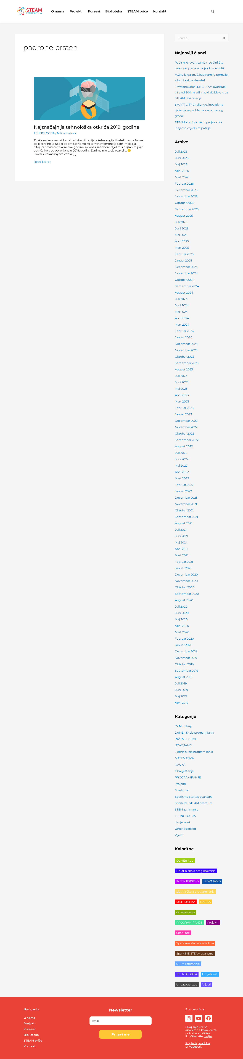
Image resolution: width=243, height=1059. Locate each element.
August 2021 (183, 523)
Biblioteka (113, 11)
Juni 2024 (182, 305)
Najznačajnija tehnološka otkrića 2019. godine (86, 127)
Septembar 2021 (186, 517)
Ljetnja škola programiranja (194, 752)
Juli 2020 (181, 606)
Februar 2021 (184, 561)
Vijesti (179, 835)
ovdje (208, 1036)
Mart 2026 (182, 177)
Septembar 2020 (187, 593)
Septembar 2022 (187, 440)
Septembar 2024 (187, 286)
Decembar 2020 (186, 574)
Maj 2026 (181, 164)
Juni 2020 (182, 613)
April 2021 (181, 549)
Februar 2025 (184, 254)
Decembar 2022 (186, 420)
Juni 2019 (181, 690)
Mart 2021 (181, 555)
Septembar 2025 (187, 209)
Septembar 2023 (187, 363)
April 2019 (181, 702)
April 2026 (182, 170)
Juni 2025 (181, 228)
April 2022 (182, 472)
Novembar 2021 (186, 504)
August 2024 (184, 292)
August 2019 (183, 677)
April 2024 (182, 318)
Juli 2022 (181, 452)
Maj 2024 (181, 311)
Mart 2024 (182, 324)
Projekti (76, 11)
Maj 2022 (181, 465)
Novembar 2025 (186, 196)
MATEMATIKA (184, 758)
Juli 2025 (181, 222)
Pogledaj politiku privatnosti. (197, 1045)
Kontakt (160, 11)
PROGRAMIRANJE (188, 777)
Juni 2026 (182, 158)
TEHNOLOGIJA (44, 133)
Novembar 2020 (186, 581)
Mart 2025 (182, 247)
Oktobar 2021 (184, 510)
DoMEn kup (183, 726)
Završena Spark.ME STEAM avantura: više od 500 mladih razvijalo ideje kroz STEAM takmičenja (201, 92)
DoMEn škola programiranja (194, 732)
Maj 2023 (181, 388)
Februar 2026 (184, 183)
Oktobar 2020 (184, 587)
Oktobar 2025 (184, 203)
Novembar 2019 (186, 658)
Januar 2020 (183, 645)
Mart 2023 (182, 401)
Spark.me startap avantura (193, 796)
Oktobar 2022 (184, 433)
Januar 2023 (183, 414)
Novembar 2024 (186, 273)
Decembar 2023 (186, 344)
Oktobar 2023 (184, 356)
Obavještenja (184, 771)
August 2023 (184, 369)
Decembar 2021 (186, 497)
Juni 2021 (181, 536)
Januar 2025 (183, 260)
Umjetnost (182, 822)
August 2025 (184, 215)
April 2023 (182, 395)
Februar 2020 (184, 638)
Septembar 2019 (186, 670)
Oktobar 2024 (184, 279)
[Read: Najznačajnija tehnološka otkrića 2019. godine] (89, 98)
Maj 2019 (181, 696)
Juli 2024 (181, 299)
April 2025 (182, 241)
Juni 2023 (181, 382)
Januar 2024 (183, 337)
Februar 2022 (184, 485)
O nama (57, 11)
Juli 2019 (181, 683)
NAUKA (180, 764)
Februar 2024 (184, 331)
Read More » (42, 161)
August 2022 (184, 446)
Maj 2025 (181, 235)
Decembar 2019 (186, 651)
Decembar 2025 (186, 190)
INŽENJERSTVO (186, 739)
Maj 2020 (181, 619)
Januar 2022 (183, 491)
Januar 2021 (183, 568)
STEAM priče (137, 11)
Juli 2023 (181, 376)
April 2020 (182, 625)
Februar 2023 (184, 408)
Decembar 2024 (186, 267)
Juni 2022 (181, 459)
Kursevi (94, 11)
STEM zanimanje (186, 809)
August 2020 (184, 600)
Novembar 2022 (186, 427)
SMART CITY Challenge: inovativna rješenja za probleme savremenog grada (199, 110)
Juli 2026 (181, 151)
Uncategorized (185, 828)
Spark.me (181, 790)
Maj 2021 (181, 542)
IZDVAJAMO (183, 745)
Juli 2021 (181, 529)
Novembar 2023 (186, 350)
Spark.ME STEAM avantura (193, 803)
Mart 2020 (182, 632)
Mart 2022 (182, 478)
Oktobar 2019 (184, 664)
